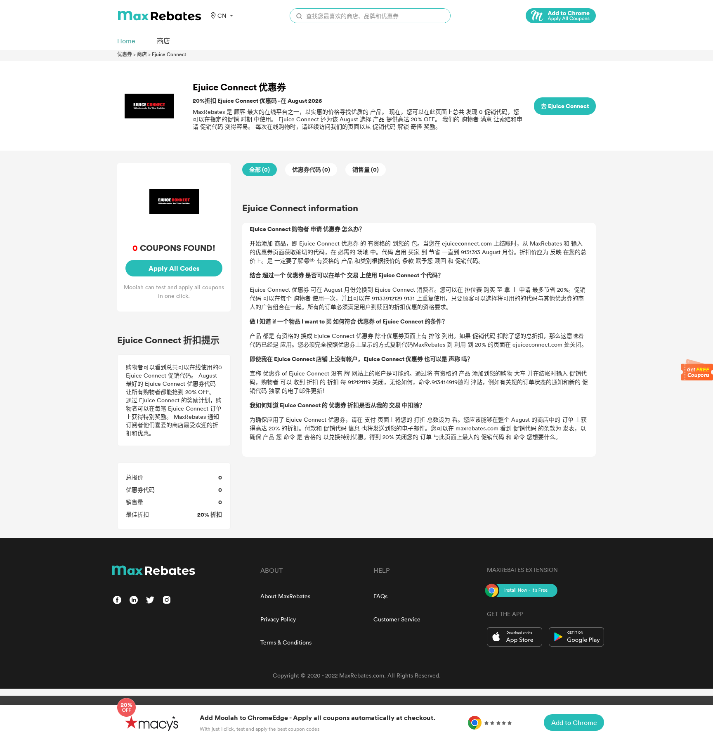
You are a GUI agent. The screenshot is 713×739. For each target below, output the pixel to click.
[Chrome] (561, 15)
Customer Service (396, 619)
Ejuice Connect (169, 54)
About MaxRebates (285, 596)
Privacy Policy (278, 619)
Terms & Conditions (286, 642)
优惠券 (124, 54)
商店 (142, 54)
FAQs (380, 596)
